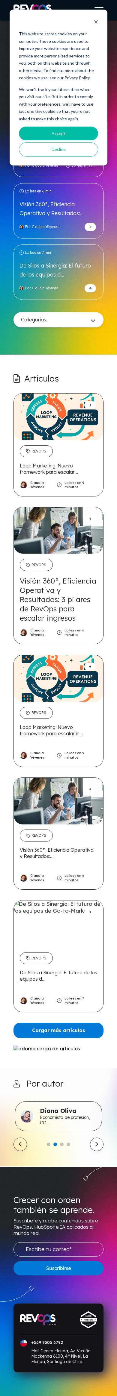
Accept (58, 133)
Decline (59, 149)
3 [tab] (62, 1144)
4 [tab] (68, 1144)
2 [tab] (55, 1144)
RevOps (39, 451)
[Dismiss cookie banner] (96, 22)
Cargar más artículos (58, 1030)
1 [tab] (48, 1144)
